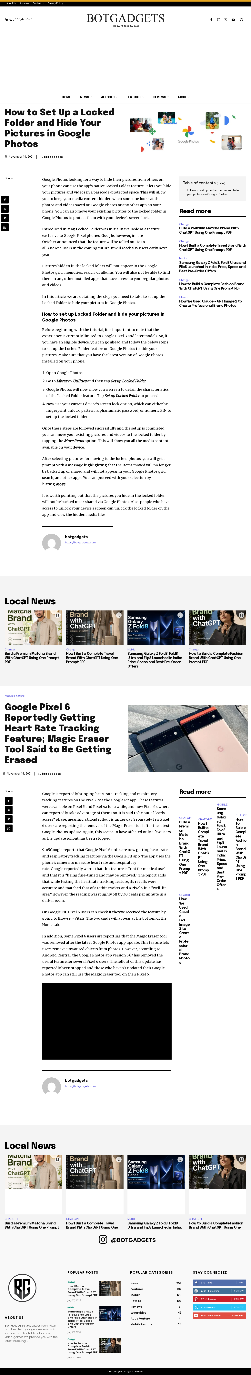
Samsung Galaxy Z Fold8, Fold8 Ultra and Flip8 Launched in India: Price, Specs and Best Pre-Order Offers (212, 267)
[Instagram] (218, 20)
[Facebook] (211, 20)
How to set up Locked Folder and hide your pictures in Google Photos (213, 192)
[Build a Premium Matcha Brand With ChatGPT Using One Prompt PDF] (33, 627)
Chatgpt (184, 224)
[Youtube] (233, 20)
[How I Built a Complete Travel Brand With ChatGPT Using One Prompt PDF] (95, 627)
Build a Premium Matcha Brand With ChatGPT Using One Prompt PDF (32, 658)
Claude (183, 297)
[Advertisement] (125, 62)
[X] (226, 20)
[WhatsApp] (5, 227)
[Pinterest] (5, 218)
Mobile (183, 258)
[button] (241, 20)
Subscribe (238, 1315)
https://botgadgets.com (80, 542)
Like (241, 1282)
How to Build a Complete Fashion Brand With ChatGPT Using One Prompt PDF (216, 658)
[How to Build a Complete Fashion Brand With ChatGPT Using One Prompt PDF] (217, 627)
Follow (239, 1290)
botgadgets (53, 157)
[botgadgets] (51, 543)
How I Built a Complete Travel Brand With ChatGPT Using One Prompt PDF (92, 658)
